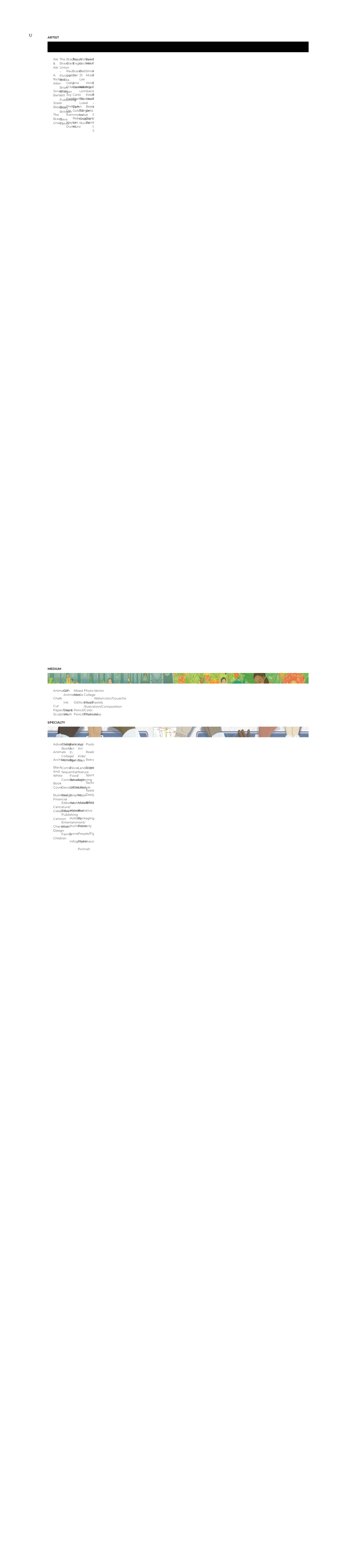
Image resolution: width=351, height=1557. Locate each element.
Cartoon (57, 819)
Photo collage (89, 693)
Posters (90, 744)
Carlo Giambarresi (76, 97)
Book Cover (57, 785)
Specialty (56, 722)
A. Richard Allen (56, 79)
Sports (90, 775)
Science (90, 767)
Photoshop (89, 714)
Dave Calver (63, 121)
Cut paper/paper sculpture (58, 710)
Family (65, 834)
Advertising (57, 744)
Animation (58, 690)
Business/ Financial (57, 797)
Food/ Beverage (74, 778)
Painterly (82, 826)
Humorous (74, 826)
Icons (74, 834)
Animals (57, 752)
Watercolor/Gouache (99, 698)
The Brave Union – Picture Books (63, 69)
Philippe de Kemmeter (69, 111)
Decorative (65, 787)
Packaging (82, 818)
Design (65, 795)
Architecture (57, 760)
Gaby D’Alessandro (69, 85)
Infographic (74, 841)
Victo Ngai (89, 85)
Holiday (74, 818)
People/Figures (82, 834)
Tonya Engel (76, 61)
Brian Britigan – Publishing (63, 94)
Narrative (82, 810)
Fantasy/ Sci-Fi (74, 748)
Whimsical (90, 802)
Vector (99, 690)
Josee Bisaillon (56, 105)
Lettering (82, 780)
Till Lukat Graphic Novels (82, 117)
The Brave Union (56, 119)
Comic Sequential (65, 770)
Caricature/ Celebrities (57, 809)
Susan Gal (76, 73)
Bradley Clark (69, 61)
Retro (90, 760)
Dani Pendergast (89, 120)
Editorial (65, 803)
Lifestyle (82, 787)
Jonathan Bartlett (56, 93)
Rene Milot (89, 61)
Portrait (82, 849)
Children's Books (65, 746)
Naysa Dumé (69, 124)
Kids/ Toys (82, 758)
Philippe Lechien (82, 61)
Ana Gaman (76, 85)
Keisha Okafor (89, 97)
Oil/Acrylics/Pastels (79, 702)
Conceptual (65, 780)
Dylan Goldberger (76, 108)
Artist (53, 37)
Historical (74, 810)
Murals (82, 803)
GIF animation (68, 693)
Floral (74, 768)
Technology (90, 783)
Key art (81, 746)
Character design (57, 828)
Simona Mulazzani (89, 73)
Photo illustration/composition (89, 704)
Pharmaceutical (82, 841)
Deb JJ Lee (82, 75)
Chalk (57, 698)
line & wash (68, 712)
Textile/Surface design (90, 792)
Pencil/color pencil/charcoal (79, 712)
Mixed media (78, 693)
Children (57, 838)
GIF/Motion (74, 787)
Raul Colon (69, 73)
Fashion (74, 760)
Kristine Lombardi (82, 89)
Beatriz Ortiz (89, 108)
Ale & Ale (55, 63)
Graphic (74, 795)
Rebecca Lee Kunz (76, 122)
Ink (65, 702)
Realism (90, 752)
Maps (82, 795)
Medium (54, 669)
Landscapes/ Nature (82, 770)
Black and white (57, 771)
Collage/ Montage (65, 758)
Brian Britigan (63, 109)
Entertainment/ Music (65, 824)
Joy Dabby (69, 97)
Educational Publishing (65, 813)
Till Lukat (82, 101)
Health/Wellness (74, 803)
